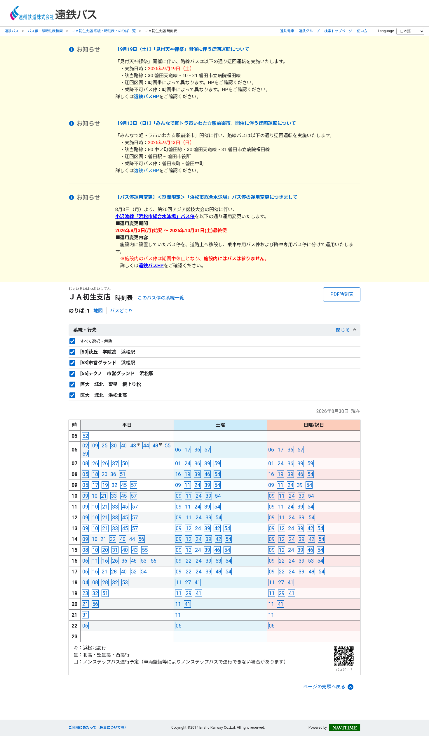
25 (104, 445)
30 (114, 445)
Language (386, 31)
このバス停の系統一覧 (160, 298)
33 (114, 496)
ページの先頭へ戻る (324, 687)
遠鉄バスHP (146, 170)
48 (155, 445)
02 (85, 445)
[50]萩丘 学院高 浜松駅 (107, 352)
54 (217, 474)
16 (178, 474)
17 (187, 450)
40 (124, 445)
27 (188, 582)
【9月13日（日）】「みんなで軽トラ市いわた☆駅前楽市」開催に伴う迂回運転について (205, 123)
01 (178, 463)
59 (85, 454)
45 (124, 485)
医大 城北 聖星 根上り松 (110, 384)
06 (178, 450)
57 (207, 450)
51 (122, 474)
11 (187, 485)
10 (94, 496)
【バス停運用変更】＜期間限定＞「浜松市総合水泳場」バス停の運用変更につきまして (206, 197)
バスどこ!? (121, 310)
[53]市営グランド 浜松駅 (107, 363)
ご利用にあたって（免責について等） (98, 727)
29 (188, 593)
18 (95, 474)
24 (187, 463)
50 (125, 463)
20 (104, 474)
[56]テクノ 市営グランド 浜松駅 (117, 373)
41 (197, 582)
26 (95, 463)
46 (207, 474)
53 (144, 561)
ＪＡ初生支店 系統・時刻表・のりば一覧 (104, 31)
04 (85, 582)
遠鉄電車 (287, 31)
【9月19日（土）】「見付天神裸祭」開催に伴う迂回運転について (182, 49)
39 (207, 463)
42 (217, 528)
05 (85, 474)
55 (167, 445)
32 (114, 485)
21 (104, 496)
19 (187, 474)
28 (114, 571)
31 (115, 550)
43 (133, 445)
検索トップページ (338, 31)
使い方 (362, 31)
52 (85, 436)
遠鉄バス (12, 31)
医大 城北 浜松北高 (103, 395)
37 (115, 463)
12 (188, 528)
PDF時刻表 (341, 294)
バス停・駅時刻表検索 (45, 31)
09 (95, 445)
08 (85, 463)
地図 (98, 310)
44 (146, 445)
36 (197, 450)
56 (141, 539)
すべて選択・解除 (96, 341)
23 (85, 593)
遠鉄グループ (309, 31)
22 (188, 561)
